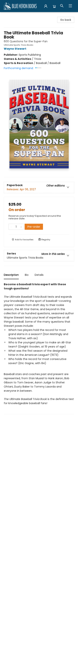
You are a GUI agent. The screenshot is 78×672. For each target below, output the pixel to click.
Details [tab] (39, 275)
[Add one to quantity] (21, 227)
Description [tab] (11, 275)
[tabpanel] (39, 348)
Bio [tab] (27, 275)
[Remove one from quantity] (11, 227)
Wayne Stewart (15, 49)
